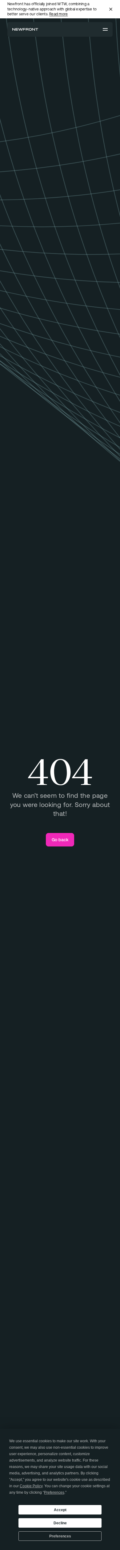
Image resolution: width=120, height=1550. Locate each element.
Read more (58, 14)
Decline (60, 1523)
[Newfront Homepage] (25, 29)
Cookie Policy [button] (31, 1486)
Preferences (60, 1536)
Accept (60, 1510)
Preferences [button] (54, 1492)
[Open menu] (105, 29)
